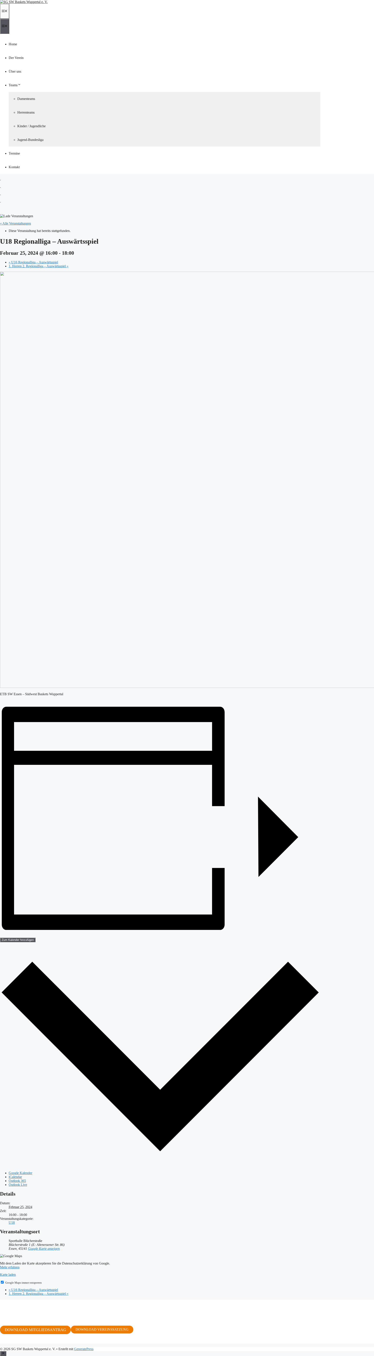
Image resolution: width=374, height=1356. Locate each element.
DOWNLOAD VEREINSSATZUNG (102, 1329)
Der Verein (16, 58)
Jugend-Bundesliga (30, 140)
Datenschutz (25, 1341)
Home (13, 44)
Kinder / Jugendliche (31, 126)
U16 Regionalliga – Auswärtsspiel (33, 262)
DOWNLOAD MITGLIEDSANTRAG (35, 1330)
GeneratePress (84, 1349)
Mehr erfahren (9, 1267)
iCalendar (15, 1177)
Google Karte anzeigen (44, 1248)
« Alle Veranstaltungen (15, 223)
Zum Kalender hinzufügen (18, 940)
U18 (12, 1222)
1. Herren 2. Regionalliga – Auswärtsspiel (38, 266)
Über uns (15, 71)
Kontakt (14, 167)
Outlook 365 (17, 1181)
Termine (14, 153)
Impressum (7, 1341)
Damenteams (26, 99)
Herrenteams (26, 112)
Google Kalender (20, 1173)
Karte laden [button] (8, 1274)
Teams (13, 85)
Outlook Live (18, 1184)
